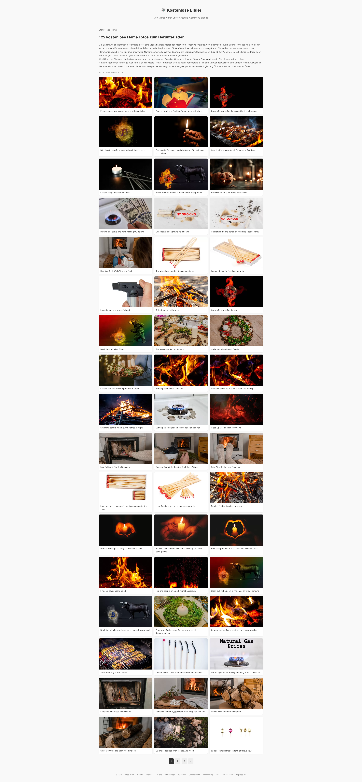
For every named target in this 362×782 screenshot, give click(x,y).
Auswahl (253, 62)
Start (101, 30)
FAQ (217, 775)
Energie (176, 52)
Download (206, 59)
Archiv (148, 775)
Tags (107, 30)
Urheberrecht (194, 775)
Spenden (182, 775)
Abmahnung (208, 775)
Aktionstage (170, 775)
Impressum (241, 775)
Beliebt (140, 775)
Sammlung (108, 44)
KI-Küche (158, 775)
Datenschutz (228, 775)
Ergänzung (208, 66)
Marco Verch (129, 775)
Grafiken (179, 48)
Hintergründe (209, 48)
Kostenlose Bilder (184, 10)
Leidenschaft (191, 52)
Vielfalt (153, 44)
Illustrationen (191, 48)
